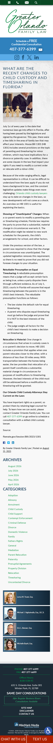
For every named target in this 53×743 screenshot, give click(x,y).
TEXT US (40, 739)
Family (11, 536)
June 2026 (13, 475)
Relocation (13, 573)
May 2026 (13, 480)
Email (27, 2)
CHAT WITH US (13, 739)
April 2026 (13, 484)
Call (17, 2)
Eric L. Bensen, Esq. (24, 628)
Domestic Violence (17, 532)
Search (36, 2)
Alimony (12, 500)
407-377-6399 (23, 49)
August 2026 (14, 466)
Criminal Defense (17, 523)
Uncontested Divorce (19, 582)
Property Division (17, 568)
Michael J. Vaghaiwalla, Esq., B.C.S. (30, 612)
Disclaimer (27, 711)
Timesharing (14, 577)
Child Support (15, 514)
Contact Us (26, 714)
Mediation (13, 550)
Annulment (14, 504)
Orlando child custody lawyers (31, 193)
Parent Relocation (17, 555)
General (12, 545)
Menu (9, 2)
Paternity (13, 559)
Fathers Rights (15, 541)
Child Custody (15, 509)
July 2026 (13, 471)
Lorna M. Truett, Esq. (25, 597)
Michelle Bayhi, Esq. (25, 644)
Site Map (26, 708)
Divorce (12, 527)
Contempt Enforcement (20, 518)
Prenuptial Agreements (20, 564)
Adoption (13, 495)
